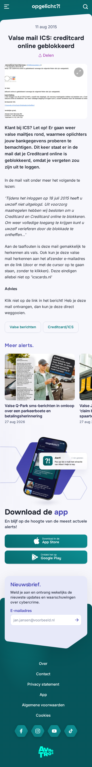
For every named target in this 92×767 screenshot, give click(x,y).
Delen (48, 55)
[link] (46, 6)
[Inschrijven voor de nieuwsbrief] (77, 620)
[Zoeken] (85, 6)
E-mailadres (21, 610)
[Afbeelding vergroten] (79, 72)
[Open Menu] (6, 6)
